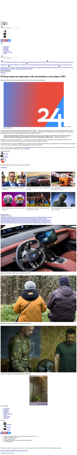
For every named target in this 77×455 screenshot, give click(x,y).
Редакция (6, 418)
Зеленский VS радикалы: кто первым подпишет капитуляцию (16, 373)
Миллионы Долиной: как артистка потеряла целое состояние (62, 208)
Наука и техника (8, 414)
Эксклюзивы (7, 416)
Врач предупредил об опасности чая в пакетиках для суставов (60, 188)
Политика (6, 411)
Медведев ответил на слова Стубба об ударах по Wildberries (13, 188)
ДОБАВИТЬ (4, 167)
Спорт (5, 415)
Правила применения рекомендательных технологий (14, 450)
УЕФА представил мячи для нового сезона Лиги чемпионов (13, 208)
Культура (6, 409)
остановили (27, 147)
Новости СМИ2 (5, 214)
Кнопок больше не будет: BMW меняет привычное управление (16, 273)
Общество (3, 72)
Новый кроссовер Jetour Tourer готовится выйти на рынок (38, 188)
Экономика (6, 408)
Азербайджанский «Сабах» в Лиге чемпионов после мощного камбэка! (37, 208)
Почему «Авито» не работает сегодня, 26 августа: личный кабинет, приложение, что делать (34, 67)
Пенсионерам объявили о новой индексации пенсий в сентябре (16, 323)
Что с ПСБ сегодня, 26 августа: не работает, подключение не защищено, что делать (24, 62)
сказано (57, 137)
